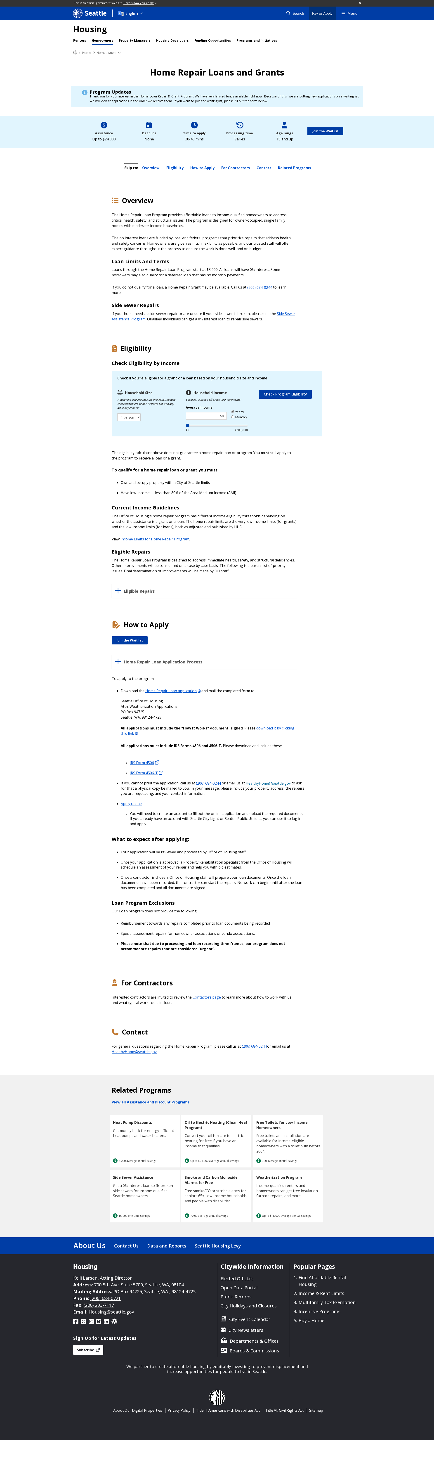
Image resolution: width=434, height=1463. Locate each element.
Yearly (239, 412)
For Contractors (235, 167)
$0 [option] (187, 430)
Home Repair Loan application (171, 690)
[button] (360, 3)
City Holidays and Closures (249, 1306)
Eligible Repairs (139, 591)
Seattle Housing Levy (218, 1246)
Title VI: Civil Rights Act (284, 1410)
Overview (151, 167)
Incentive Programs (319, 1311)
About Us (89, 1245)
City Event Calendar (249, 1319)
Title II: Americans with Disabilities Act (228, 1410)
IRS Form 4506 (142, 762)
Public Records (236, 1297)
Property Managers (135, 40)
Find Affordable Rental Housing (322, 1280)
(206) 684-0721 (105, 1298)
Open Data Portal (239, 1288)
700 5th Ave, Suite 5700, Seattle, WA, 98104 (139, 1285)
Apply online (131, 803)
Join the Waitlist (325, 131)
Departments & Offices (254, 1341)
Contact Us (126, 1246)
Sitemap (316, 1410)
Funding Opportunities (212, 40)
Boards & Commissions (254, 1351)
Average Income (199, 407)
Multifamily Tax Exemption (327, 1302)
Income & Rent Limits (321, 1293)
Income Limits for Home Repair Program (154, 539)
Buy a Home (311, 1320)
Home (86, 52)
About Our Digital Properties (137, 1410)
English (131, 13)
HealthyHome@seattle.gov (268, 783)
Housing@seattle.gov (111, 1312)
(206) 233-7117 (99, 1305)
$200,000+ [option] (241, 430)
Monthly (240, 417)
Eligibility (175, 167)
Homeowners (102, 40)
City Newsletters (246, 1330)
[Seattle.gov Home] (75, 52)
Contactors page (207, 997)
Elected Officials (237, 1279)
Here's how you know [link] (138, 3)
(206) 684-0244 (259, 287)
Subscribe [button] (86, 1349)
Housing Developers (172, 40)
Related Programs (294, 167)
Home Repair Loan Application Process (163, 662)
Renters (79, 40)
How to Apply (202, 167)
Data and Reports (166, 1246)
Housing (90, 29)
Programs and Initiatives (257, 40)
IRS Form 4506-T (144, 772)
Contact (264, 167)
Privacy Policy (179, 1410)
